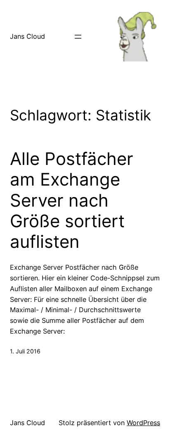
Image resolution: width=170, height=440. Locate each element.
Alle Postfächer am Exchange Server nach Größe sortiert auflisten (71, 200)
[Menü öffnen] (78, 37)
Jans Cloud (27, 36)
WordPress (143, 423)
